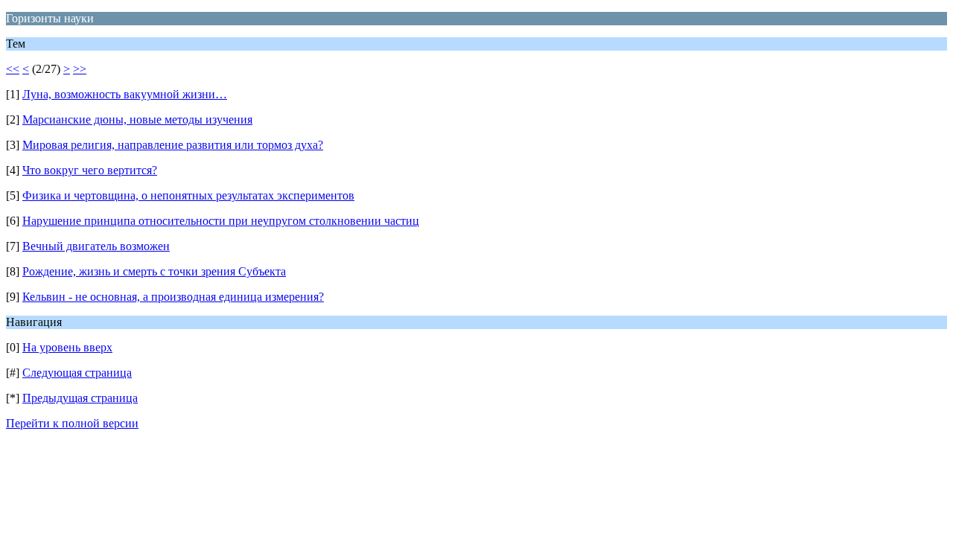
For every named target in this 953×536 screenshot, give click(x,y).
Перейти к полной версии (72, 423)
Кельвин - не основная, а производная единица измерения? (173, 296)
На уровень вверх (67, 347)
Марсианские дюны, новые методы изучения (137, 119)
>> (79, 69)
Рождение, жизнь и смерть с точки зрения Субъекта (154, 271)
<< (12, 69)
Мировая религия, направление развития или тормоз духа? (172, 144)
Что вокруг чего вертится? (89, 170)
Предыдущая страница (80, 398)
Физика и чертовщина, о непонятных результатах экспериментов (188, 195)
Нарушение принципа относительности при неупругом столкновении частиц (220, 220)
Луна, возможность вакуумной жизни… (124, 94)
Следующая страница (77, 372)
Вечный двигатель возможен (96, 246)
